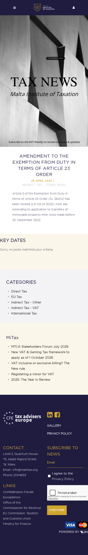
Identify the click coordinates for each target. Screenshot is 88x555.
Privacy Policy (63, 479)
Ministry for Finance (17, 523)
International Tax (24, 313)
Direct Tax (19, 291)
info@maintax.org (25, 469)
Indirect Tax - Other (38, 185)
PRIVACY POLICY (59, 433)
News (61, 185)
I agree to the (63, 476)
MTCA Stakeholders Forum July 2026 (40, 346)
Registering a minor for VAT (32, 374)
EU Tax (16, 297)
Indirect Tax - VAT (25, 308)
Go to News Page (55, 58)
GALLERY (54, 425)
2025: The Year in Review (30, 379)
